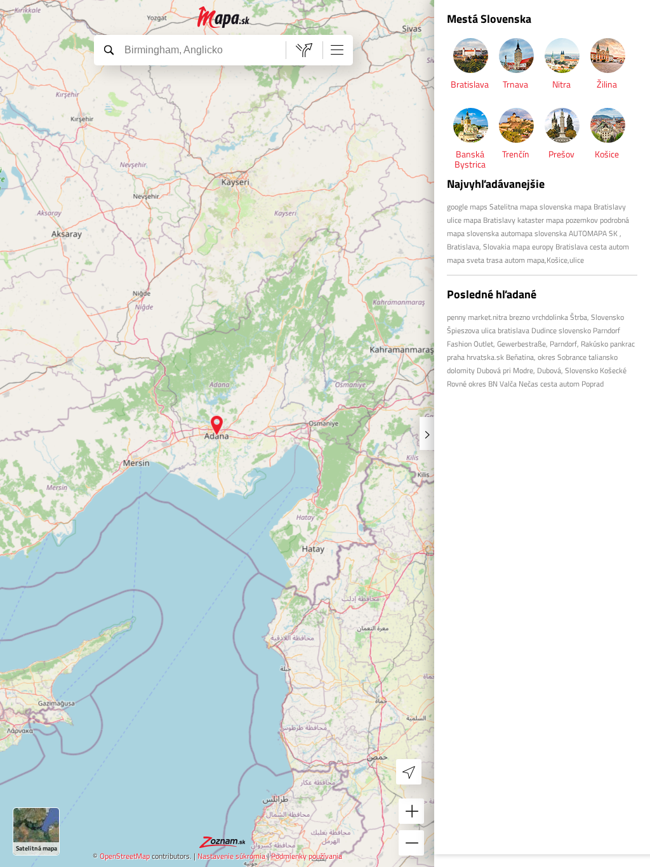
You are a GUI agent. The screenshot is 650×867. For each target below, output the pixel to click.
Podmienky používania (306, 856)
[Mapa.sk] (223, 17)
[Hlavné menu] (337, 49)
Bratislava (470, 84)
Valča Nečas (519, 384)
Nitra (561, 84)
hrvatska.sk (485, 357)
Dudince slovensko (561, 330)
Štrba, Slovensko (597, 317)
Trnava (515, 84)
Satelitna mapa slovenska (530, 207)
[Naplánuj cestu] (304, 50)
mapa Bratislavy (489, 220)
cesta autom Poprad (572, 384)
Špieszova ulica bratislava (488, 330)
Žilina (607, 84)
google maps (467, 207)
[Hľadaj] (108, 49)
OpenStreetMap (125, 856)
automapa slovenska (534, 233)
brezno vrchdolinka (538, 317)
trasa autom (505, 260)
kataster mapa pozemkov (557, 220)
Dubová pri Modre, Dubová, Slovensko (537, 370)
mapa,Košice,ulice (555, 260)
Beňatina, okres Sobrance (546, 357)
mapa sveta (465, 260)
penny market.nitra (477, 317)
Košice (607, 154)
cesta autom (609, 247)
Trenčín (515, 154)
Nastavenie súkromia (231, 856)
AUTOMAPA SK (593, 233)
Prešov (561, 154)
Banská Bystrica (470, 159)
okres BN (483, 384)
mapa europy (533, 247)
